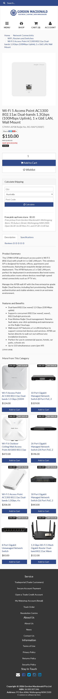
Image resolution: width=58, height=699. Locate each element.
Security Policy (29, 664)
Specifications (27, 237)
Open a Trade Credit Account (29, 594)
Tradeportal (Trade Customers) (29, 582)
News (29, 629)
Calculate (30, 204)
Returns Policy (29, 658)
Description (10, 237)
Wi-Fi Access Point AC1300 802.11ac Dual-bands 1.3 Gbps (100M (14, 395)
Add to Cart (30, 162)
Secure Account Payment (29, 588)
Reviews (9, 243)
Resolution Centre (29, 613)
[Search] (4, 3)
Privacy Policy (29, 652)
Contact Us (29, 635)
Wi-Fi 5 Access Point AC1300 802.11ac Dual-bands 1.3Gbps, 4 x (14, 497)
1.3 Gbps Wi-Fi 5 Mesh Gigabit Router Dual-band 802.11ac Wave (42, 548)
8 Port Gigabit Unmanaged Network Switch (12, 548)
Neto (38, 695)
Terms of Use (29, 646)
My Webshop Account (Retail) (29, 600)
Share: (5, 131)
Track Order (29, 607)
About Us (29, 623)
